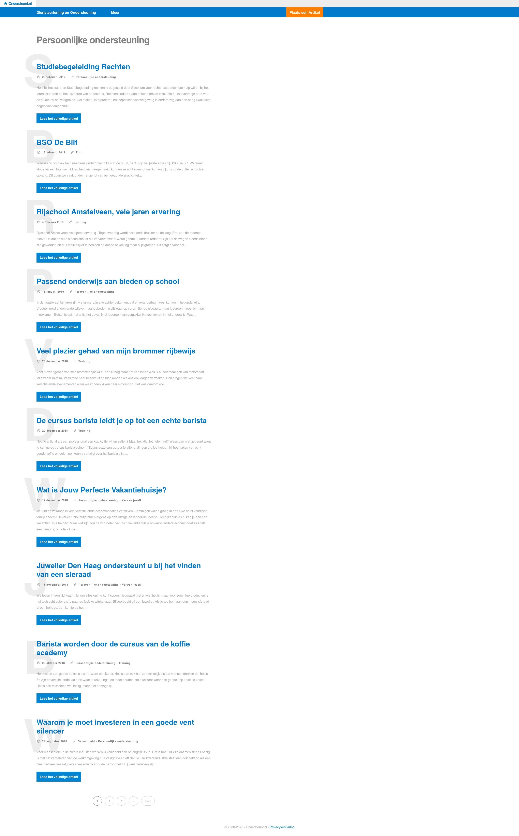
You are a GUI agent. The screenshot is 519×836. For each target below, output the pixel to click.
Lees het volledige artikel (59, 118)
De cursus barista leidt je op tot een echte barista (121, 420)
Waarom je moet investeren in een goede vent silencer (115, 726)
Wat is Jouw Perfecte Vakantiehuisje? (101, 489)
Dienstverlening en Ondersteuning (66, 12)
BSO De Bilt (56, 142)
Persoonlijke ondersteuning (96, 77)
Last (148, 801)
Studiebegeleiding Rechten (83, 66)
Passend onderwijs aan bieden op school (107, 281)
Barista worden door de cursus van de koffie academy (113, 647)
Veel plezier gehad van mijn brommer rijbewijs (115, 350)
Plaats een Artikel (305, 12)
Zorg (79, 152)
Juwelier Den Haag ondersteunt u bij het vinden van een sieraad (118, 569)
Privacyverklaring (282, 827)
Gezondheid (86, 741)
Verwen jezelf (131, 500)
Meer (115, 12)
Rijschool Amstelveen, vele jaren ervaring (108, 211)
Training (80, 222)
